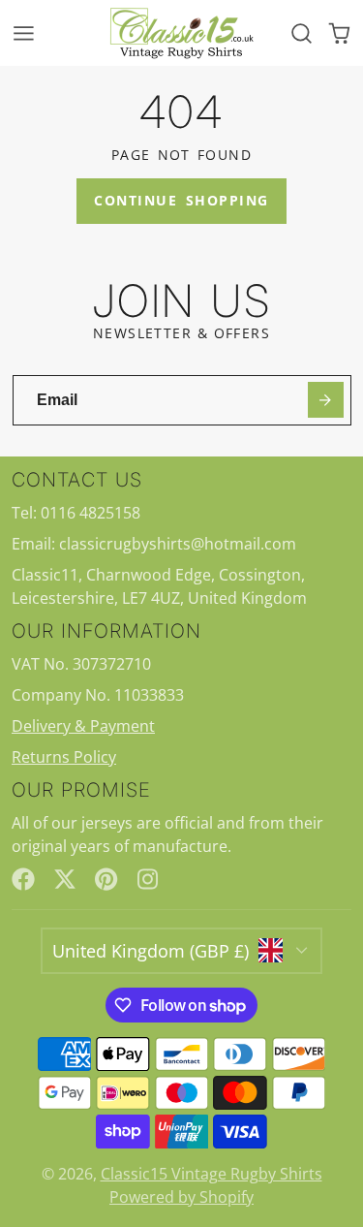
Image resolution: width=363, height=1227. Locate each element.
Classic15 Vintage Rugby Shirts (211, 1173)
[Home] (182, 33)
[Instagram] (149, 879)
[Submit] (326, 400)
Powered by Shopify (181, 1197)
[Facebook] (23, 879)
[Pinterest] (106, 879)
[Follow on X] (64, 879)
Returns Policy (64, 757)
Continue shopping (181, 200)
